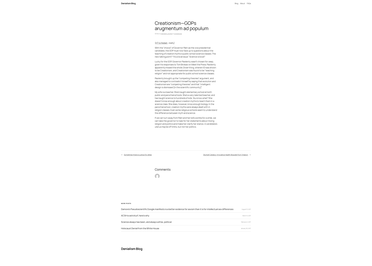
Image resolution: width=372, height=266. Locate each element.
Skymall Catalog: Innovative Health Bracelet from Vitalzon (225, 155)
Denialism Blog (128, 3)
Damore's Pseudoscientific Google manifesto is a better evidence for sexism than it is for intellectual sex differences (177, 209)
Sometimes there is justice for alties (138, 155)
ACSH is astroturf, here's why (135, 215)
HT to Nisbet (161, 42)
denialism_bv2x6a (166, 34)
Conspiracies (178, 34)
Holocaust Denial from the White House (140, 228)
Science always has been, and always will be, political (146, 222)
